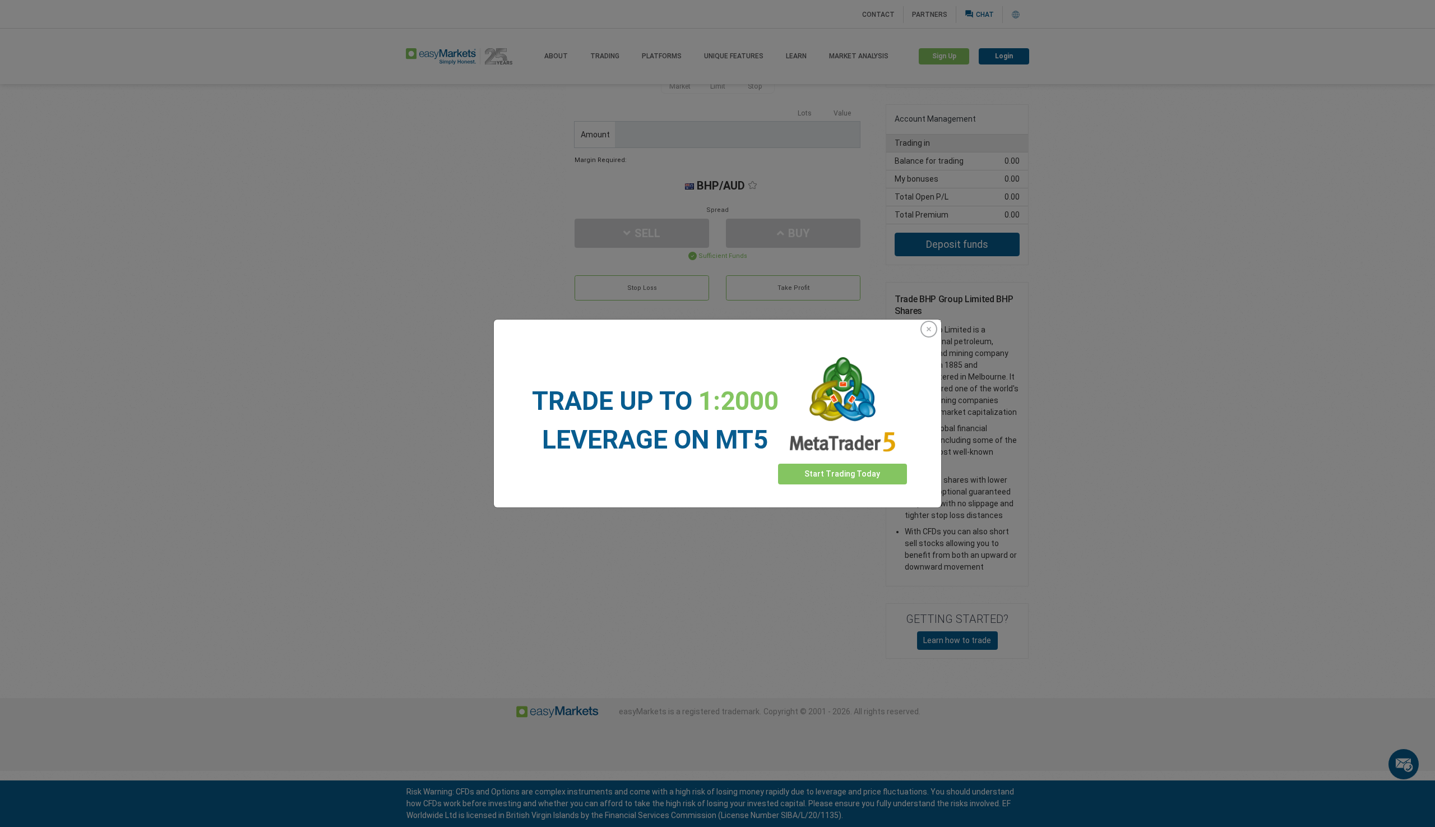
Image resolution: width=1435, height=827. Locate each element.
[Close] (929, 329)
